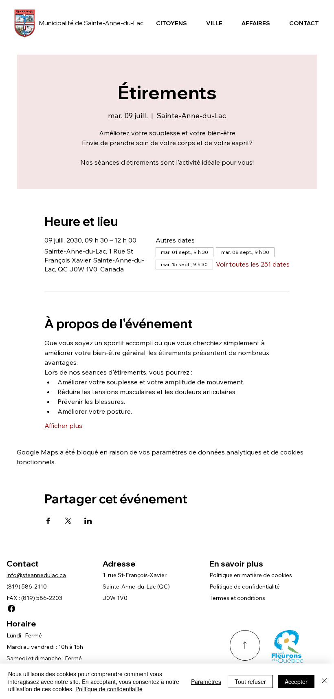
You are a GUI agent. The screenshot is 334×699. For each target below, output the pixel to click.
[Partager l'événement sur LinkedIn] (88, 521)
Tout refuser (250, 681)
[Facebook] (11, 608)
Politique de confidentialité (244, 586)
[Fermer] (324, 681)
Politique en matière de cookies (250, 575)
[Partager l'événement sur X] (68, 521)
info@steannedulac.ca (36, 575)
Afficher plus (63, 425)
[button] (171, 23)
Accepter (296, 681)
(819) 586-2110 (27, 586)
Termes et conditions (237, 598)
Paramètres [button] (206, 681)
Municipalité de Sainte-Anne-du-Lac (91, 23)
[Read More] (245, 645)
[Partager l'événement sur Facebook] (48, 521)
